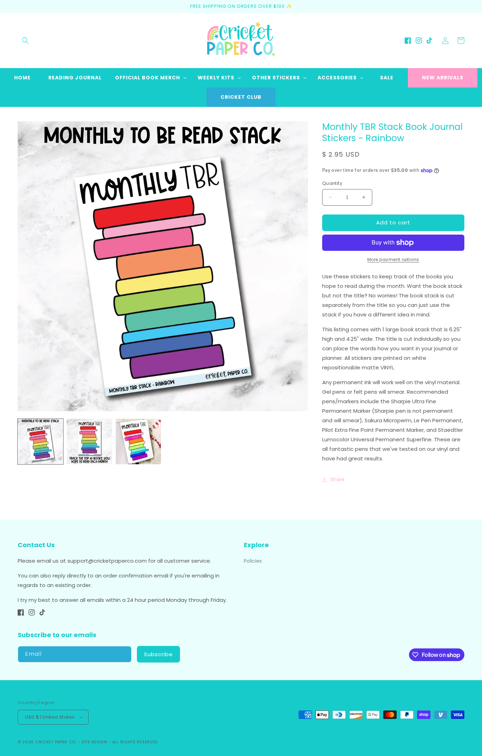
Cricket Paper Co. (56, 742)
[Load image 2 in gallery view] (89, 441)
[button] (25, 40)
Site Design (94, 742)
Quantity (332, 183)
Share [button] (337, 479)
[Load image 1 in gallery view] (40, 441)
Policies (253, 560)
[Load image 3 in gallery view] (138, 441)
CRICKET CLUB (241, 97)
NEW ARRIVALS (442, 77)
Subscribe (158, 654)
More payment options (393, 259)
